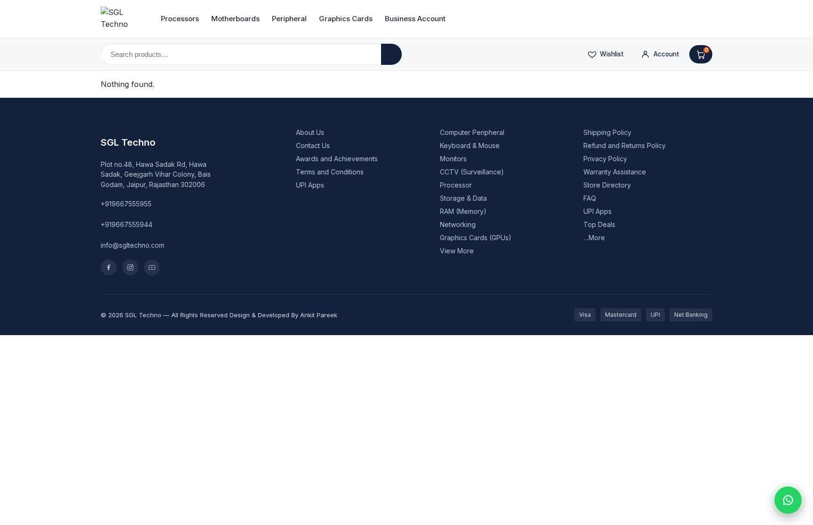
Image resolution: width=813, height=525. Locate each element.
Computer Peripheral (472, 132)
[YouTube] (152, 267)
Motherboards (235, 18)
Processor (456, 185)
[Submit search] (391, 54)
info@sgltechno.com (132, 245)
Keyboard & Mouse (470, 145)
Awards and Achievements (337, 159)
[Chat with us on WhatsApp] (788, 500)
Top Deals (599, 224)
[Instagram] (130, 267)
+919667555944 (126, 224)
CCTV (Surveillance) (472, 172)
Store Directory (607, 185)
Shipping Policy (607, 132)
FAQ (589, 198)
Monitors (453, 159)
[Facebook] (109, 267)
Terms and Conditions (330, 172)
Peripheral (289, 18)
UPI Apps (310, 185)
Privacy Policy (605, 159)
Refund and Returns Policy (624, 145)
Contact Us (313, 145)
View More (457, 251)
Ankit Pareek (318, 315)
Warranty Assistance (614, 172)
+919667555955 (126, 204)
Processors (180, 18)
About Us (310, 132)
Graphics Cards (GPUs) (475, 238)
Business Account (415, 18)
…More (594, 238)
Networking (458, 224)
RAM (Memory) (463, 211)
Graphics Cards (346, 18)
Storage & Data (463, 198)
